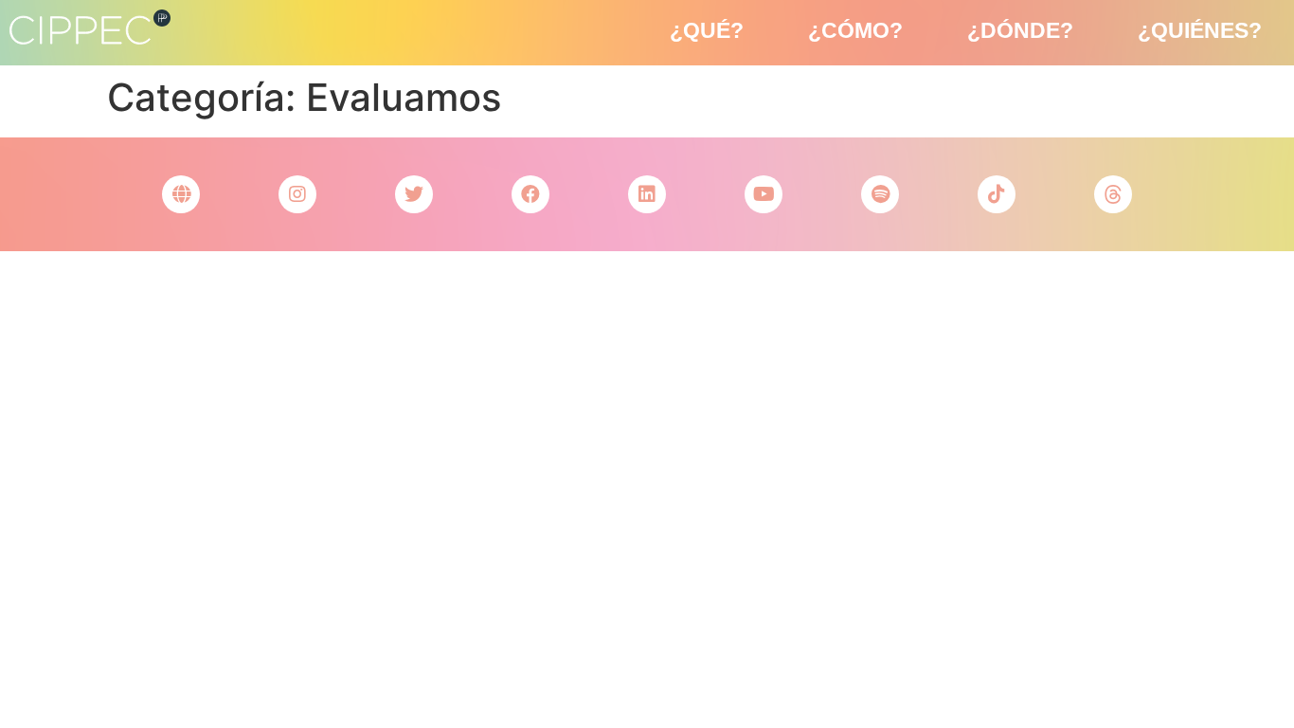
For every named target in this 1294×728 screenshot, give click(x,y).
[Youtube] (763, 194)
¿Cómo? (855, 30)
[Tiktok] (996, 194)
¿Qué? (707, 30)
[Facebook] (530, 194)
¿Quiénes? (1200, 30)
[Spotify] (880, 194)
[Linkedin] (647, 194)
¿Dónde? (1020, 30)
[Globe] (181, 194)
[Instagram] (297, 194)
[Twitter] (414, 194)
